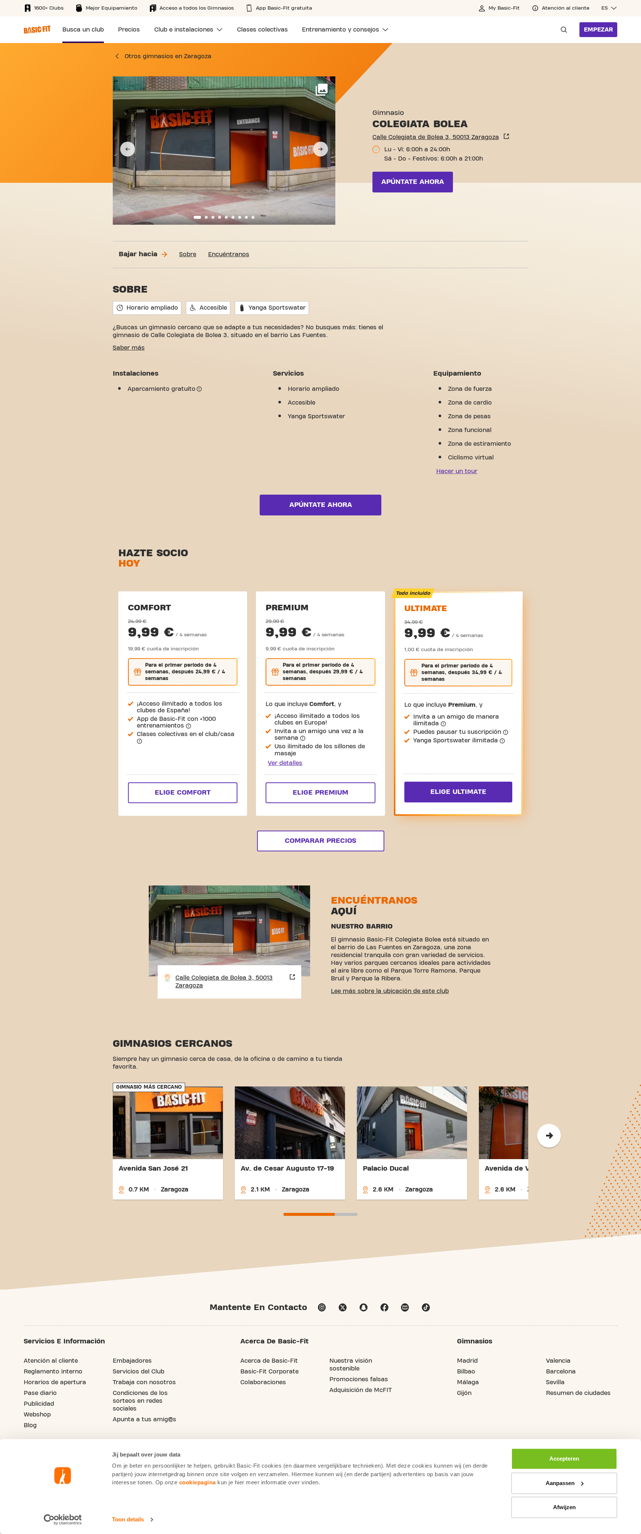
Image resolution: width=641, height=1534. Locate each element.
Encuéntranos (228, 254)
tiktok (426, 1307)
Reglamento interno (53, 1372)
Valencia (558, 1361)
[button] (609, 8)
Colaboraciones (263, 1382)
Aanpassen (560, 1483)
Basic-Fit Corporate (269, 1372)
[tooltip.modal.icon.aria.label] (199, 389)
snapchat (363, 1307)
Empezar (598, 30)
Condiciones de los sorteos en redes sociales (140, 1401)
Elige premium (320, 792)
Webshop (37, 1415)
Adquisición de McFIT (360, 1390)
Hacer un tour (456, 471)
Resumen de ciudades (578, 1393)
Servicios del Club (138, 1372)
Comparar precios (320, 840)
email (405, 1307)
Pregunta (562, 30)
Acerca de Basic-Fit (269, 1361)
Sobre (187, 254)
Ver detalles (285, 763)
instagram (322, 1307)
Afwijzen (564, 1507)
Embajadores (132, 1361)
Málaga (468, 1382)
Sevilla (555, 1382)
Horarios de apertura (55, 1382)
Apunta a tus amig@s (144, 1419)
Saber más (129, 348)
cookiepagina (197, 1482)
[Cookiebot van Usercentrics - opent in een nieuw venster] (62, 1519)
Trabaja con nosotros (144, 1382)
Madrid (467, 1361)
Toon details (128, 1519)
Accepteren (564, 1458)
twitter (343, 1307)
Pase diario (40, 1393)
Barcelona (561, 1372)
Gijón (464, 1393)
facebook (384, 1307)
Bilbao (466, 1372)
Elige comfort (183, 792)
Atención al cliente (51, 1361)
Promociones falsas (358, 1379)
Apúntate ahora (412, 181)
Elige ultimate (458, 791)
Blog (30, 1425)
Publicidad (39, 1404)
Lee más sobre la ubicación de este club (390, 991)
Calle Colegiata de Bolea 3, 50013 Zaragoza (435, 137)
